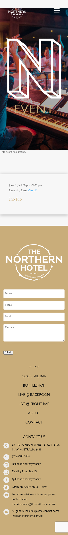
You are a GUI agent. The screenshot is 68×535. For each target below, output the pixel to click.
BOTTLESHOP (34, 386)
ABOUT (34, 413)
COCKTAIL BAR (34, 376)
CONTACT (34, 423)
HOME (34, 367)
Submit (8, 352)
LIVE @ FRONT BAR (34, 404)
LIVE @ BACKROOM (34, 395)
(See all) (32, 190)
